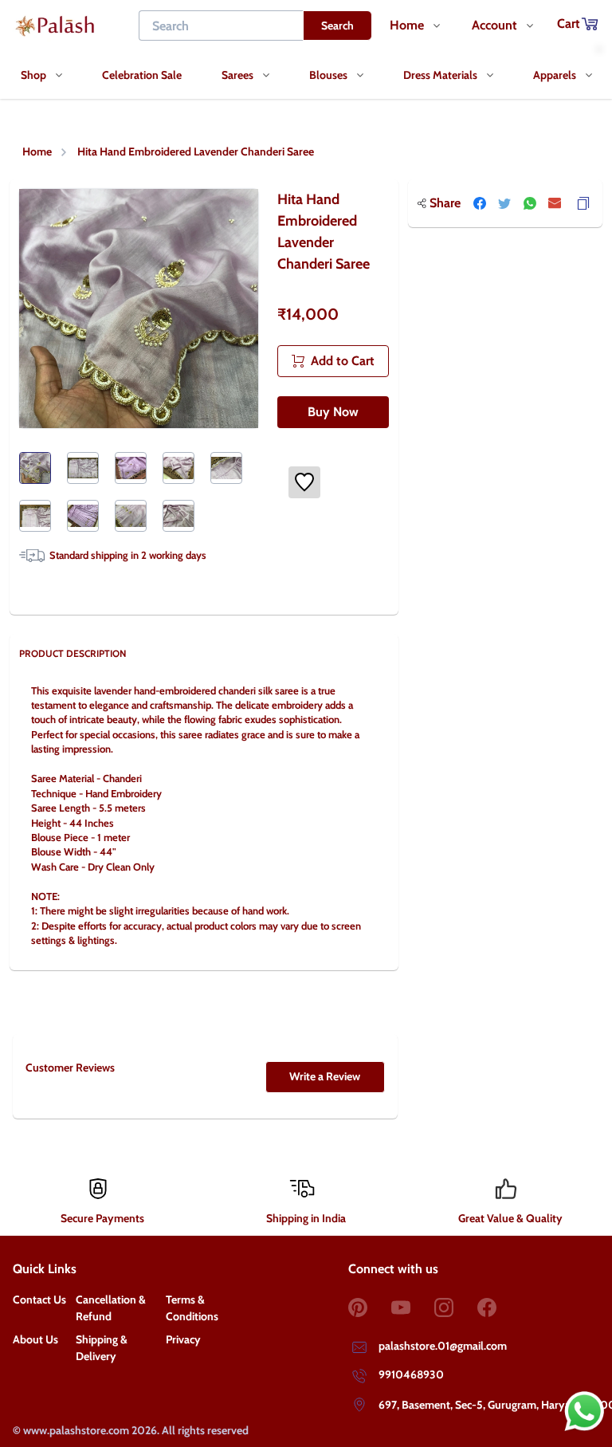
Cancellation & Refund (111, 1307)
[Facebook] (498, 1307)
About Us (35, 1339)
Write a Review (324, 1076)
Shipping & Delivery (102, 1347)
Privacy (183, 1339)
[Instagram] (455, 1307)
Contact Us (39, 1299)
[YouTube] (412, 1307)
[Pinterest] (369, 1307)
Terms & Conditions (192, 1307)
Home (37, 151)
